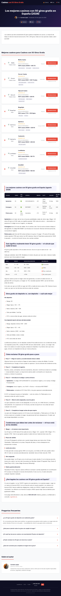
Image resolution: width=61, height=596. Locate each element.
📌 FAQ (58, 2)
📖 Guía (52, 2)
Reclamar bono (52, 63)
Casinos (12, 2)
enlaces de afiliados (26, 591)
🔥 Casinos (46, 2)
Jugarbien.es (13, 497)
